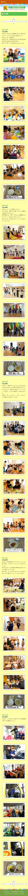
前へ (14, 19)
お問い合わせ (7, 891)
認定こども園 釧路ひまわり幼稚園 (14, 8)
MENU (4, 1)
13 (22, 21)
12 (20, 21)
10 (14, 21)
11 (17, 21)
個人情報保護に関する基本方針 (17, 891)
